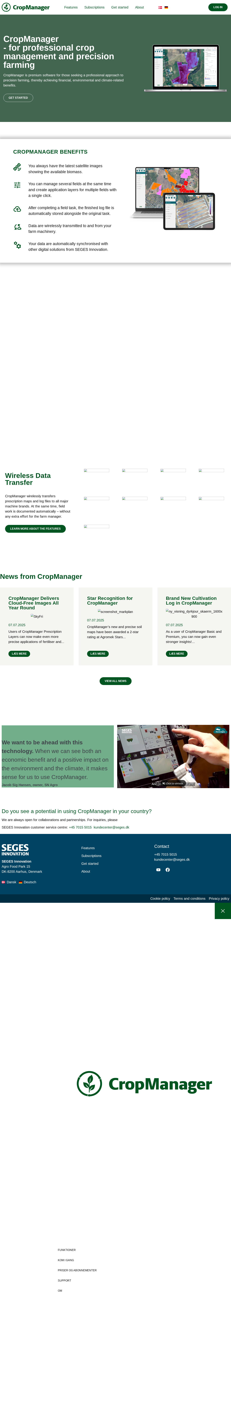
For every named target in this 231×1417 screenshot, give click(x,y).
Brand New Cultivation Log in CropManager (191, 601)
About (139, 7)
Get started (119, 7)
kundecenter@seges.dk (111, 827)
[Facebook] (168, 869)
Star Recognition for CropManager (110, 601)
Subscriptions (94, 7)
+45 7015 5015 (80, 827)
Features (71, 7)
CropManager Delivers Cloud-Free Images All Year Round (33, 603)
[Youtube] (158, 869)
